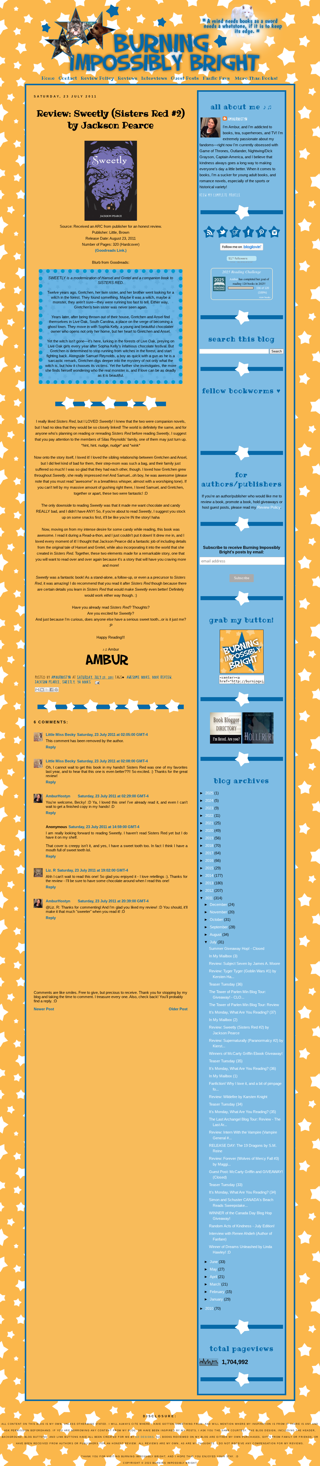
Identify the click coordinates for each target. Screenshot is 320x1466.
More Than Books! (256, 78)
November (219, 912)
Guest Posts (185, 78)
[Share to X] (46, 689)
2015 (209, 868)
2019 (209, 838)
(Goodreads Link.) (110, 250)
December (219, 904)
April (214, 1277)
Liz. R (51, 870)
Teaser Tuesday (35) (225, 1061)
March (215, 1284)
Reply (51, 747)
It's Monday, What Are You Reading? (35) (242, 1112)
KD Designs (145, 1437)
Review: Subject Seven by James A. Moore (244, 963)
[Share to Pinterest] (56, 689)
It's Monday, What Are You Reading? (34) (242, 1192)
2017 (209, 853)
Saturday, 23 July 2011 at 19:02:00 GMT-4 (92, 870)
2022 (209, 815)
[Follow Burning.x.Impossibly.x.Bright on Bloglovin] (241, 249)
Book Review (161, 677)
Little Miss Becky (61, 734)
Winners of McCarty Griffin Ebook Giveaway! (245, 1053)
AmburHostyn (237, 119)
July (214, 942)
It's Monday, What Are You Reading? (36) (242, 1068)
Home (48, 78)
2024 (209, 800)
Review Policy (97, 78)
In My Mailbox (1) (223, 1076)
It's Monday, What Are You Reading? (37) (242, 1012)
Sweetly (68, 682)
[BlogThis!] (42, 689)
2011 (209, 898)
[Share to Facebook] (51, 689)
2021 (209, 823)
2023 (209, 808)
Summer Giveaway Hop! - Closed (236, 948)
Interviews (154, 78)
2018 (209, 845)
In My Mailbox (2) (223, 1020)
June (214, 1262)
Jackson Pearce (47, 682)
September (219, 927)
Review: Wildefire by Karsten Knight (238, 1097)
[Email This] (37, 689)
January (217, 1299)
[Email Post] (96, 682)
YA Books (84, 682)
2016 (209, 860)
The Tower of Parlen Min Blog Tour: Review (244, 1005)
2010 (209, 1308)
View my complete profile (220, 195)
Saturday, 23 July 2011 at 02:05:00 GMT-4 (112, 734)
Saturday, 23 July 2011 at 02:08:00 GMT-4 (112, 761)
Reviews (127, 78)
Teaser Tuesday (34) (225, 1104)
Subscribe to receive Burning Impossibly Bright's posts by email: (241, 549)
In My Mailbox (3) (223, 956)
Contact (67, 78)
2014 (209, 875)
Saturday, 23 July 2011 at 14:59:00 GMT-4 (103, 827)
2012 (209, 890)
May (214, 1269)
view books (264, 297)
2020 (209, 830)
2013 (209, 883)
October (217, 919)
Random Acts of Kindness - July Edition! (241, 1226)
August (216, 934)
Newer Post (44, 1009)
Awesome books (138, 677)
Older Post (178, 1009)
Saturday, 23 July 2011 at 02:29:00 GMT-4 (113, 796)
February (218, 1292)
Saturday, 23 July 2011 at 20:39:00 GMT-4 (113, 901)
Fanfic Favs (216, 78)
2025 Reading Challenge (241, 271)
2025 (209, 793)
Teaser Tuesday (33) (225, 1185)
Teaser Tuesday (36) (225, 984)
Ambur (234, 279)
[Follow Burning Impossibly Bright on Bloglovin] (241, 261)
